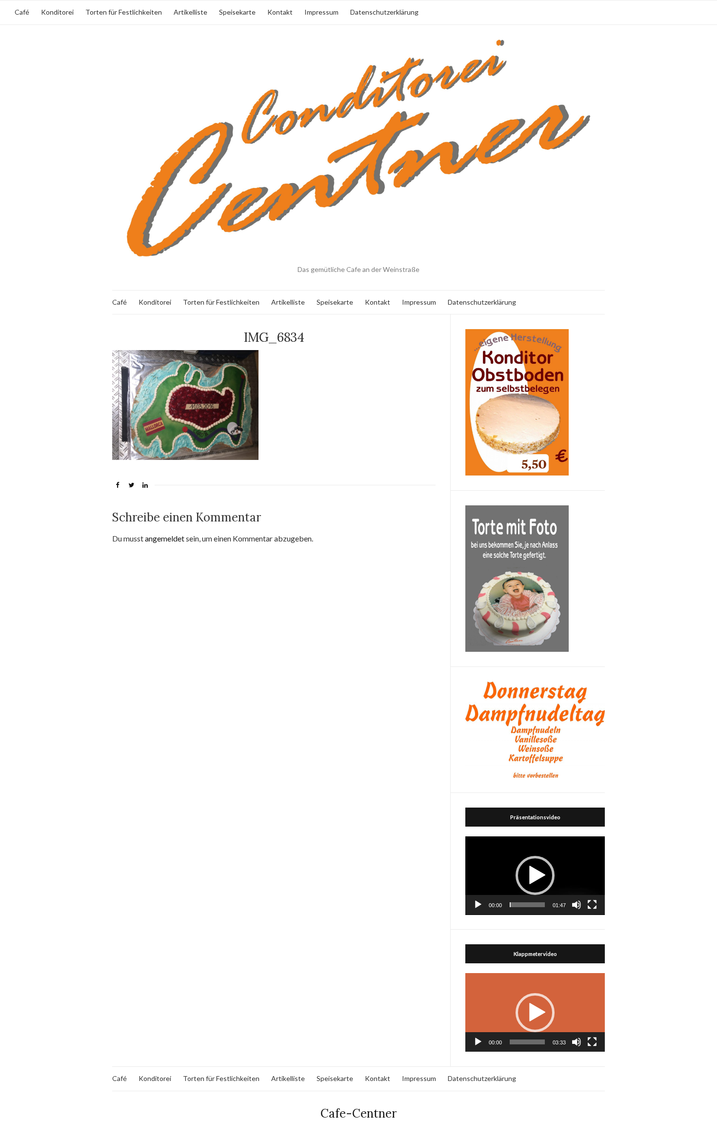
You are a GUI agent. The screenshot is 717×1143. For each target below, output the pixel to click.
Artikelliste (190, 12)
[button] (535, 875)
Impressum (321, 12)
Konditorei (57, 12)
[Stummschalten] (576, 905)
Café (22, 12)
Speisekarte (237, 12)
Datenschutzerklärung (384, 12)
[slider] (527, 904)
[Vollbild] (592, 905)
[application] (535, 875)
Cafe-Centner (358, 1113)
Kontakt (280, 12)
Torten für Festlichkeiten (123, 12)
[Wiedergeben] (478, 905)
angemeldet (164, 538)
